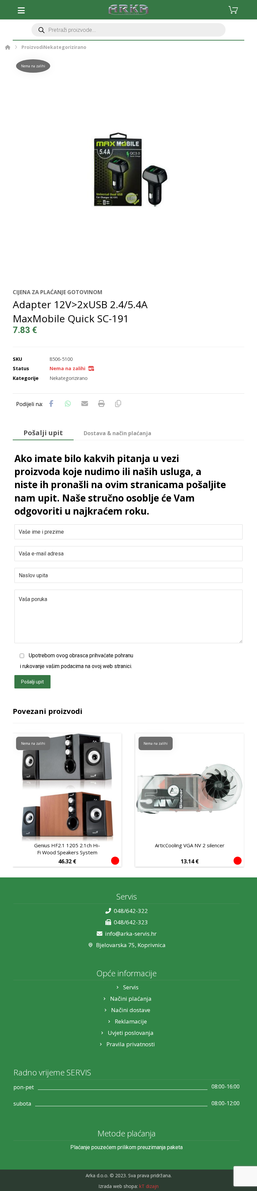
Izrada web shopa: (118, 1186)
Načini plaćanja (131, 998)
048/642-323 (131, 922)
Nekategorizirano (69, 378)
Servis (131, 987)
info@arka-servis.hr (131, 933)
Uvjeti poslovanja (131, 1033)
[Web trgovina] (128, 10)
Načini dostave (130, 1010)
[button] (21, 10)
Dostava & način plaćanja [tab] (117, 433)
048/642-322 (131, 911)
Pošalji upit (32, 681)
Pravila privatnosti (130, 1044)
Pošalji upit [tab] (43, 432)
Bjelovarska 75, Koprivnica (131, 945)
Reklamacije (131, 1021)
